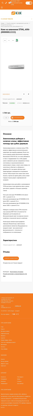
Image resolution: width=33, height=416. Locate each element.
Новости (3, 329)
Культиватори (20, 383)
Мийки (18, 379)
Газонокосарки (4, 383)
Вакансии (3, 335)
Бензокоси (3, 381)
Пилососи (19, 381)
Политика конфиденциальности (8, 342)
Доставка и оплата (5, 331)
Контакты (3, 346)
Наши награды (4, 349)
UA (27, 3)
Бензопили (3, 376)
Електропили (4, 379)
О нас (2, 326)
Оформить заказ (4, 363)
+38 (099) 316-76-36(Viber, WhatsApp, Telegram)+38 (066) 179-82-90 (7, 301)
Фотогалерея (4, 344)
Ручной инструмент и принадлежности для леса (17, 23)
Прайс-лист (3, 365)
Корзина (3, 359)
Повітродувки (20, 376)
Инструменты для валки (6, 24)
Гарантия (3, 338)
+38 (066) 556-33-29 (6, 307)
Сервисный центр (5, 333)
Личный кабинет (4, 361)
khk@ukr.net (18, 305)
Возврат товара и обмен (6, 340)
